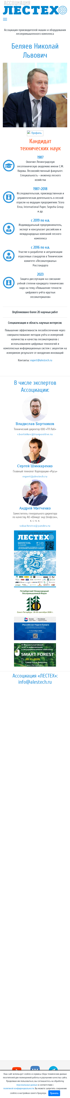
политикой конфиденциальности (18, 1088)
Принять (54, 1093)
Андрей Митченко (35, 508)
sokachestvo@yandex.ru (35, 525)
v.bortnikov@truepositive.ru (35, 434)
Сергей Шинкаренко (35, 466)
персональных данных (26, 1085)
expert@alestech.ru (41, 360)
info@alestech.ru (35, 682)
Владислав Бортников (35, 424)
